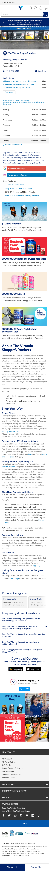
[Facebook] (3, 815)
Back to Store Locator (13, 145)
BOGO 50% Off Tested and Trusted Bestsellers (24, 259)
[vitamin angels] (27, 834)
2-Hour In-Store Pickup (14, 185)
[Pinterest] (21, 815)
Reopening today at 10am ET (15, 60)
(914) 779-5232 (8, 71)
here (30, 454)
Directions (39, 71)
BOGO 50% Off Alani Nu (13, 294)
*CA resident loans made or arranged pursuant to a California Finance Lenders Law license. (24, 467)
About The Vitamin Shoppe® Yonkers (17, 348)
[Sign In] (41, 7)
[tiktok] (38, 815)
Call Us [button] (24, 823)
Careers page (13, 578)
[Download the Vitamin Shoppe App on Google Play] (15, 669)
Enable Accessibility (8, 2)
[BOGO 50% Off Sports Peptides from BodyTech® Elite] (24, 316)
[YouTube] (27, 815)
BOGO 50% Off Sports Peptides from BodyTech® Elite (19, 330)
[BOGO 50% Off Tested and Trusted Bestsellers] (24, 246)
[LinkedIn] (32, 815)
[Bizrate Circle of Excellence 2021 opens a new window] (12, 833)
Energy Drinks (36, 599)
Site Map (5, 843)
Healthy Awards (8, 467)
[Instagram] (15, 815)
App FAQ (36, 566)
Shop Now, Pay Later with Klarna (18, 189)
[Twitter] (9, 815)
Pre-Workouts (9, 599)
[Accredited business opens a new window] (19, 834)
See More (9, 92)
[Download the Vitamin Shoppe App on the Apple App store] (33, 669)
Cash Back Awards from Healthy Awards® (22, 196)
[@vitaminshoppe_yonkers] (13, 682)
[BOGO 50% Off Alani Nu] (24, 281)
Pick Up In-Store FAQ (10, 432)
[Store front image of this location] (24, 37)
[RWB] (34, 834)
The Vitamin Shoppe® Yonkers (22, 53)
